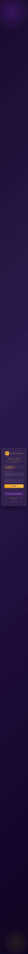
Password (7, 478)
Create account (14, 497)
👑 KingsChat (18, 467)
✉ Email (9, 467)
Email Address (8, 471)
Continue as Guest (14, 501)
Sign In (14, 486)
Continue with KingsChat (15, 494)
